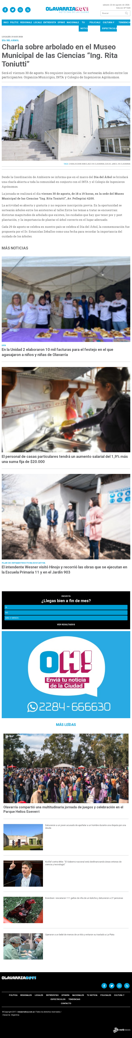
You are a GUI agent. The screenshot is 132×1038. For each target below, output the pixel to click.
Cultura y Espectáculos (109, 25)
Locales (37, 22)
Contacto (66, 1003)
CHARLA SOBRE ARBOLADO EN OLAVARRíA (86, 164)
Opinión (61, 22)
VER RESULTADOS (66, 624)
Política (14, 22)
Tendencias (124, 22)
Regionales (26, 22)
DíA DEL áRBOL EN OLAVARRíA (117, 164)
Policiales (95, 22)
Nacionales (73, 22)
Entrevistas (49, 22)
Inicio (5, 22)
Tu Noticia (84, 25)
